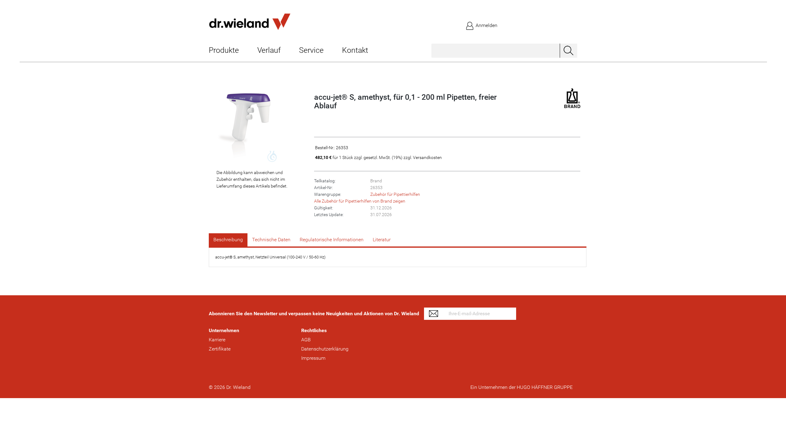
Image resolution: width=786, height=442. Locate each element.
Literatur (382, 239)
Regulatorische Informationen (332, 239)
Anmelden (485, 25)
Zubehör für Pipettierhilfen (395, 194)
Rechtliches (314, 330)
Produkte (224, 50)
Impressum (313, 358)
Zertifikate (220, 349)
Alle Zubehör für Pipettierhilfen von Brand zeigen (359, 201)
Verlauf (269, 50)
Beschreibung (228, 239)
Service (311, 50)
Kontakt (355, 50)
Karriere (217, 340)
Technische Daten (271, 239)
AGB (306, 340)
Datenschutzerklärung (324, 349)
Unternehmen (224, 330)
